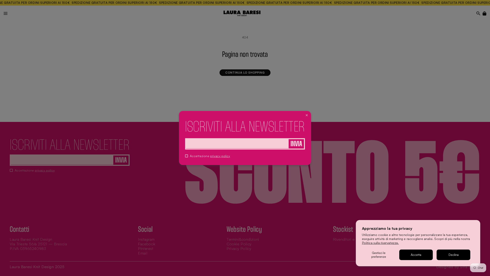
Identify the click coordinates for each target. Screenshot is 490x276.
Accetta (416, 255)
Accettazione (210, 156)
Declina (453, 255)
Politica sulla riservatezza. (380, 243)
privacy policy (220, 156)
